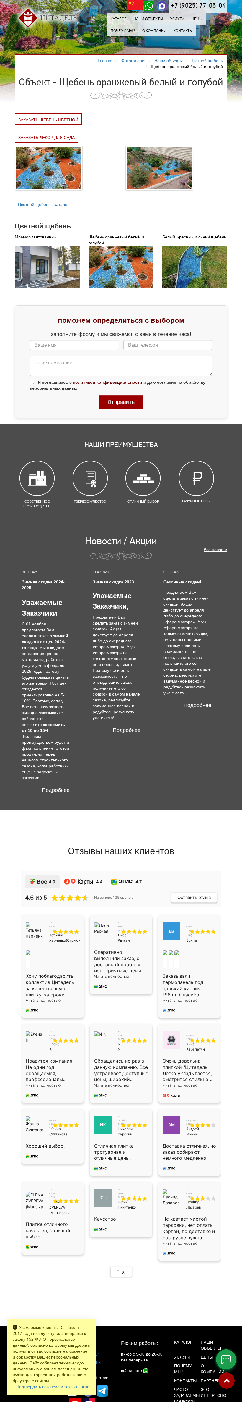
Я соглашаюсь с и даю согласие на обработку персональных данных (117, 385)
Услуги (182, 1357)
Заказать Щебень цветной (48, 119)
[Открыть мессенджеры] (226, 1359)
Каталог (118, 18)
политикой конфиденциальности (107, 382)
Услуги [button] (177, 18)
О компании (154, 30)
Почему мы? (123, 30)
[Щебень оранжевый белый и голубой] (49, 167)
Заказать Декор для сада (46, 137)
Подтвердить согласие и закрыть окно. (53, 1386)
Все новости (215, 549)
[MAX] (162, 6)
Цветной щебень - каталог (43, 204)
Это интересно (209, 1392)
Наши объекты (148, 18)
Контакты (183, 30)
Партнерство (209, 1380)
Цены (197, 18)
